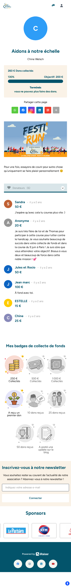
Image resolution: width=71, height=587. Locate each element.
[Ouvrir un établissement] (35, 188)
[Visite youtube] (53, 564)
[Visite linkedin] (41, 564)
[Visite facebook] (18, 564)
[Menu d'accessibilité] (67, 583)
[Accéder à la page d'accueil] (7, 5)
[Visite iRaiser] (35, 554)
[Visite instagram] (29, 564)
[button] (15, 110)
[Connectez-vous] (61, 5)
